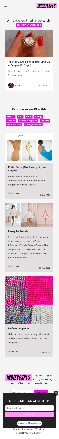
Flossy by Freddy (18, 231)
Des (17, 193)
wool (29, 116)
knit (20, 116)
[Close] (56, 393)
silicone (11, 120)
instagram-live (33, 124)
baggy (38, 116)
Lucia (17, 85)
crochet (45, 120)
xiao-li (10, 116)
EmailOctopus (36, 423)
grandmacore (14, 124)
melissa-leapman (28, 120)
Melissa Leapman (18, 328)
